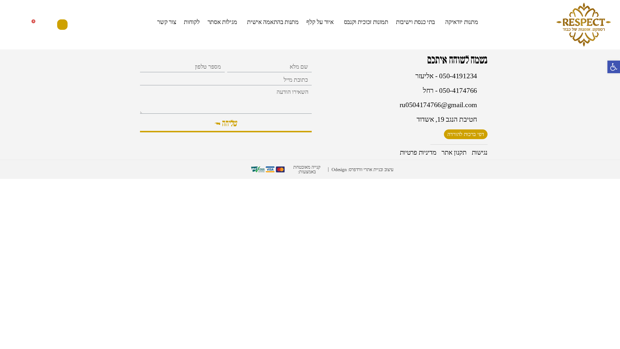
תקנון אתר (454, 152)
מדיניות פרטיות (418, 152)
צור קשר (166, 22)
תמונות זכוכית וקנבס (366, 22)
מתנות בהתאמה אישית (273, 22)
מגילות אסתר (222, 22)
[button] (62, 24)
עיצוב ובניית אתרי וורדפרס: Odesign (363, 169)
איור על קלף (320, 22)
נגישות (480, 152)
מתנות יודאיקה (461, 22)
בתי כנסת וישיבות (415, 22)
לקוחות (192, 22)
